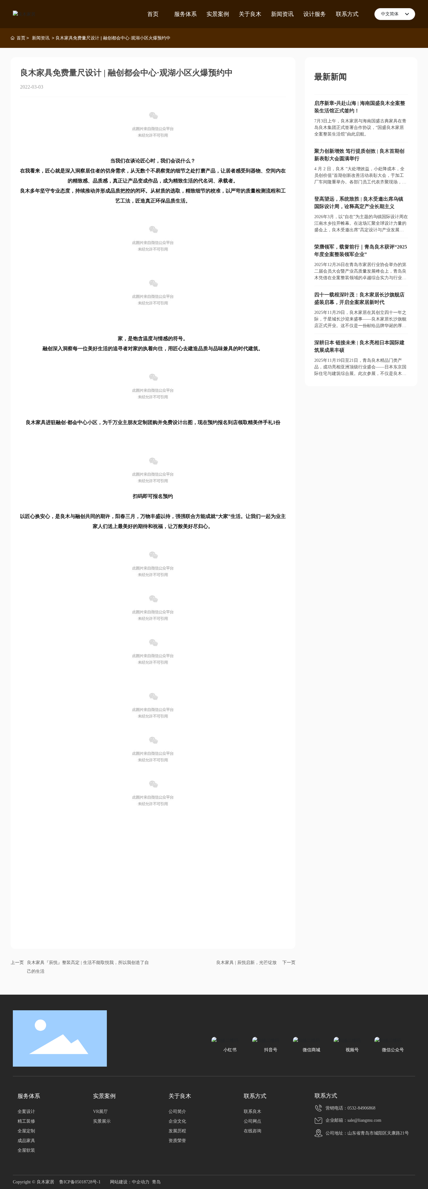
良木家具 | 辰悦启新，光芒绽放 (246, 962)
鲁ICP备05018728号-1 (80, 1182)
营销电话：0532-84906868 (350, 1108)
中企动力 (140, 1182)
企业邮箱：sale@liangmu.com (353, 1120)
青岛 (156, 1182)
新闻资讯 (41, 37)
